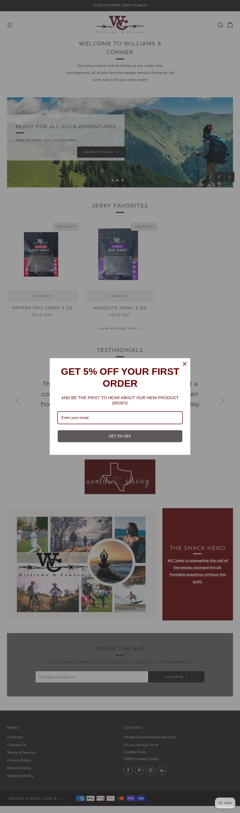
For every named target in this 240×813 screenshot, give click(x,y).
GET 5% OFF (120, 436)
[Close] (184, 363)
